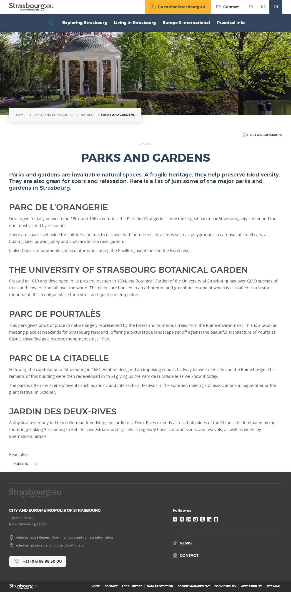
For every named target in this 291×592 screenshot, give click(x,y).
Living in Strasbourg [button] (135, 22)
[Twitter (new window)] (182, 519)
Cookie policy (225, 586)
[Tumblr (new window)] (202, 519)
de (263, 7)
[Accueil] (31, 7)
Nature (87, 115)
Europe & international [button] (186, 22)
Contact (111, 586)
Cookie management (194, 586)
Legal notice (132, 586)
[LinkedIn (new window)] (209, 519)
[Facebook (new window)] (175, 519)
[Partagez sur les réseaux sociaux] (278, 579)
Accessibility (251, 586)
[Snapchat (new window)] (216, 519)
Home (20, 115)
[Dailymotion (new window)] (195, 519)
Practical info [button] (231, 22)
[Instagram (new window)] (188, 519)
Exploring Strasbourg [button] (84, 22)
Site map (273, 586)
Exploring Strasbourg (53, 115)
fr (251, 7)
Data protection (160, 586)
